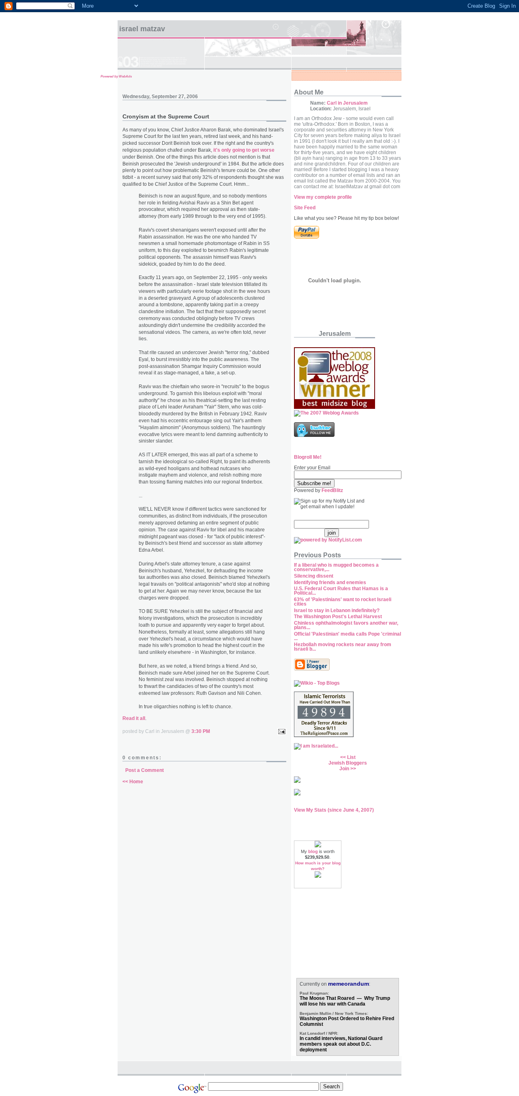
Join (344, 768)
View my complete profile (323, 197)
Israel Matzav (142, 29)
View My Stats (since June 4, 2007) (334, 810)
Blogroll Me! (308, 457)
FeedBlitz (332, 490)
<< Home (132, 781)
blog (313, 851)
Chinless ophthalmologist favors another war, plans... (346, 625)
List (351, 757)
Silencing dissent (313, 576)
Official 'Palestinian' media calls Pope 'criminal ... (347, 636)
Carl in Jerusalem (347, 103)
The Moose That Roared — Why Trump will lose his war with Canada (345, 1001)
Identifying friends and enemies (330, 582)
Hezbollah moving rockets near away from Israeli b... (342, 647)
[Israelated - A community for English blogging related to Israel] (316, 746)
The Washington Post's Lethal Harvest (338, 616)
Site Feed (304, 208)
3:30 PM (200, 731)
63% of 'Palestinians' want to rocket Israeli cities (342, 602)
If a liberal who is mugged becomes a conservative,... (336, 567)
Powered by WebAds (116, 76)
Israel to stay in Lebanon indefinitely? (337, 610)
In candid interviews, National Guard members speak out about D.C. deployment (341, 1044)
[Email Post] (280, 731)
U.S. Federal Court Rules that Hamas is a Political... (341, 591)
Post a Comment (144, 770)
